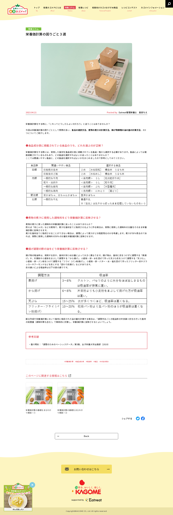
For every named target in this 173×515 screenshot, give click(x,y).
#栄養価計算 (68, 361)
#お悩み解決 (104, 361)
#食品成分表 (79, 361)
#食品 (96, 361)
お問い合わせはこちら (86, 469)
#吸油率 (89, 361)
